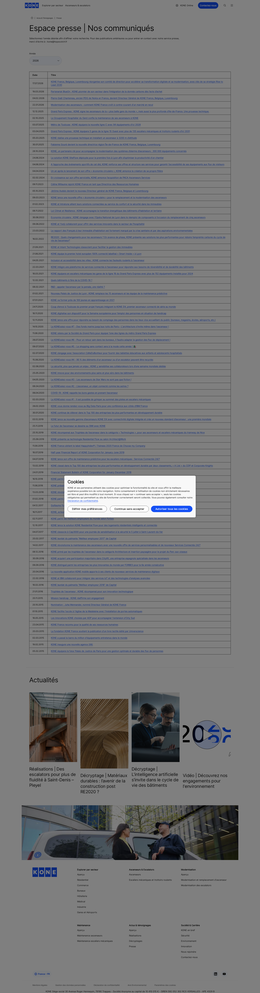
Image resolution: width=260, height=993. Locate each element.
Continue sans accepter (129, 509)
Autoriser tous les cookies (171, 509)
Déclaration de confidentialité (83, 500)
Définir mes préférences (87, 509)
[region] (130, 497)
